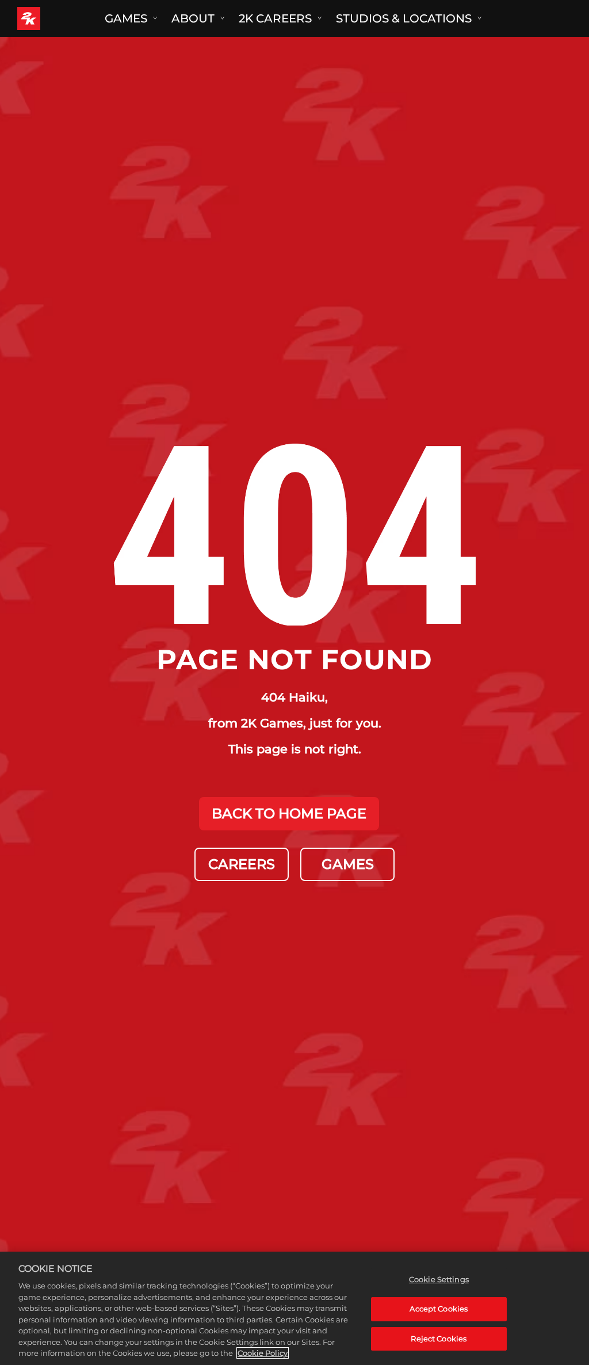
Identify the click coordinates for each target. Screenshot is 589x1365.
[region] (294, 1308)
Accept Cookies (439, 1308)
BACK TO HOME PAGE (289, 813)
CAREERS (241, 864)
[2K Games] (50, 18)
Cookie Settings (439, 1279)
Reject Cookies (438, 1338)
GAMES (348, 864)
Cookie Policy (263, 1353)
